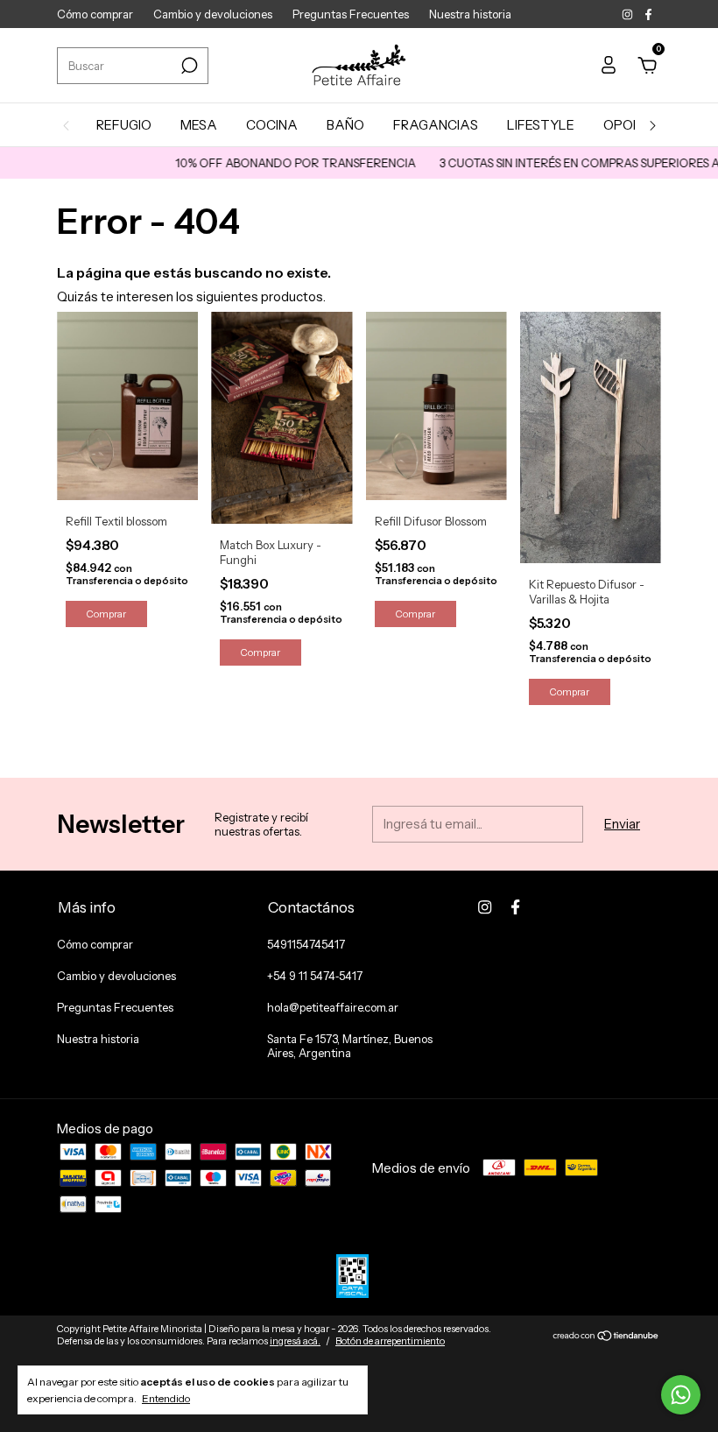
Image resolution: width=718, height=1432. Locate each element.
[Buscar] (188, 65)
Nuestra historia (470, 14)
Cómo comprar (95, 14)
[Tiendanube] (606, 1337)
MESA (198, 124)
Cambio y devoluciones (212, 14)
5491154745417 (306, 944)
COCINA (272, 124)
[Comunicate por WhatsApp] (680, 1394)
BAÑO (345, 124)
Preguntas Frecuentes (350, 14)
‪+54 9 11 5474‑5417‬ (315, 976)
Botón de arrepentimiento (390, 1341)
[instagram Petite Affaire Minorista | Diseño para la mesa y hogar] (629, 14)
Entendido (166, 1398)
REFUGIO (123, 124)
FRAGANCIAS (435, 124)
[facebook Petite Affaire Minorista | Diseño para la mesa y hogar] (648, 14)
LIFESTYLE (540, 124)
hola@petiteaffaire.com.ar (332, 1007)
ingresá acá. (295, 1341)
